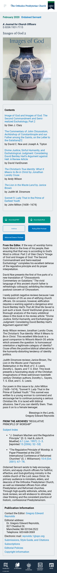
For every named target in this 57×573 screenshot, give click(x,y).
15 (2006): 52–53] (30, 444)
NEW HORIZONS (28, 569)
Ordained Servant (31, 17)
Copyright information (17, 551)
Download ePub (39, 220)
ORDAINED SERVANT (40, 569)
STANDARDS (17, 568)
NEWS (51, 568)
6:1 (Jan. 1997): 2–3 (31, 441)
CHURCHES (6, 568)
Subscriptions (12, 543)
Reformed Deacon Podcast (14, 237)
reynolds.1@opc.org (33, 536)
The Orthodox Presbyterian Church (28, 5)
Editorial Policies (14, 547)
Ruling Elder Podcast (39, 228)
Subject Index (10, 429)
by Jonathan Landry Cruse (24, 172)
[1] (20, 140)
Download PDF (14, 220)
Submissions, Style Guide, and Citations (27, 540)
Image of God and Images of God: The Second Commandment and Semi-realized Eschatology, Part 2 (26, 118)
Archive (14, 228)
